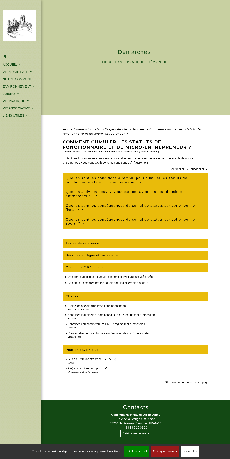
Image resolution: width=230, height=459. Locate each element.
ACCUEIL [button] (10, 64)
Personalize (190, 451)
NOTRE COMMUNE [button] (18, 79)
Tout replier (179, 169)
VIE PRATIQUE (132, 62)
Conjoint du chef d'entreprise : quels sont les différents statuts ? (108, 282)
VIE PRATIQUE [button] (14, 101)
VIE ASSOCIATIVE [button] (17, 108)
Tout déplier (198, 169)
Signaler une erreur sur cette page (186, 382)
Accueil (109, 62)
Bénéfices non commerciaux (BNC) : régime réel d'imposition (106, 324)
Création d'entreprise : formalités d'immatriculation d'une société (108, 333)
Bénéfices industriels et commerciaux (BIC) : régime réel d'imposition (111, 314)
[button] (21, 57)
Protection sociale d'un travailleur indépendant (97, 305)
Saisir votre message (135, 433)
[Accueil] (21, 26)
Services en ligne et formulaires (93, 255)
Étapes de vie (116, 129)
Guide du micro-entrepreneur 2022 (92, 359)
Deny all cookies (166, 451)
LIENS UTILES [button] (14, 115)
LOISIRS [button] (9, 93)
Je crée (138, 129)
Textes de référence (82, 243)
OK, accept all (137, 451)
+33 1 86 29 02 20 (135, 427)
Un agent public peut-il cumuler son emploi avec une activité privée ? (111, 276)
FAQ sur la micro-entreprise (87, 368)
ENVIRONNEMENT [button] (17, 86)
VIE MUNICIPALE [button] (16, 72)
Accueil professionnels (82, 129)
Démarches (159, 62)
